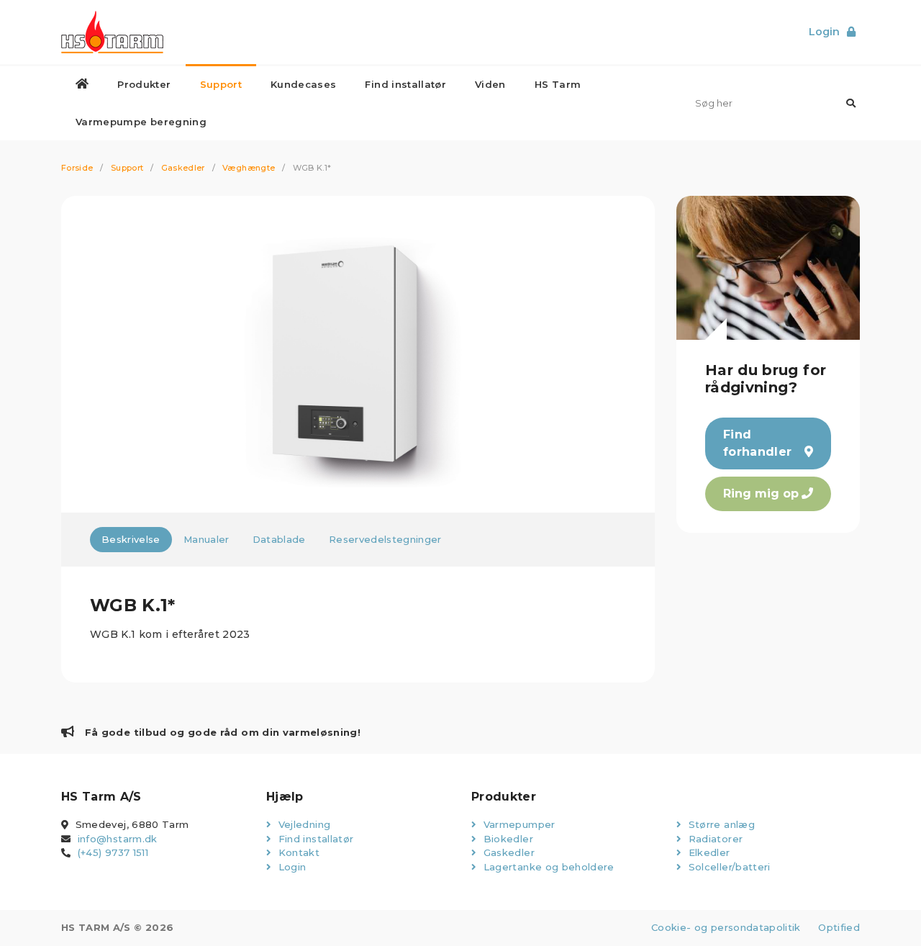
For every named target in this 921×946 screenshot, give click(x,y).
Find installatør (314, 838)
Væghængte (248, 168)
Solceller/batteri (727, 867)
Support (127, 168)
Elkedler (707, 852)
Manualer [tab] (206, 539)
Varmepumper (517, 824)
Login (290, 867)
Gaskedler (183, 168)
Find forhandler (757, 443)
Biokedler (506, 838)
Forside (77, 168)
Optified (839, 927)
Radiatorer (714, 838)
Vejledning (302, 824)
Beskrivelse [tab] (130, 539)
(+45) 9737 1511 (113, 852)
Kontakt (297, 852)
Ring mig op (761, 493)
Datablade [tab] (279, 539)
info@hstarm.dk (118, 838)
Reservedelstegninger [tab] (385, 539)
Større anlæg (720, 824)
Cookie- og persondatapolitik (726, 927)
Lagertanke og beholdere (547, 867)
